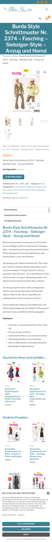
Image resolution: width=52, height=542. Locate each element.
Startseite (7, 56)
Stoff (44, 187)
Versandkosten (22, 198)
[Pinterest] (46, 2)
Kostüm (22, 190)
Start (5, 146)
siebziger (37, 187)
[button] (40, 18)
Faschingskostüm (38, 190)
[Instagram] (42, 2)
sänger (10, 190)
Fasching (6, 193)
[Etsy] (50, 2)
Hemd (28, 190)
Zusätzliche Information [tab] (15, 215)
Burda (23, 146)
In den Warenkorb (13, 177)
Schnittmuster (14, 146)
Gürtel (15, 190)
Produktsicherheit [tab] (12, 221)
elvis (4, 190)
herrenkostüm (20, 187)
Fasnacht (14, 193)
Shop (15, 56)
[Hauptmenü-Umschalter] (46, 9)
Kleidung (30, 187)
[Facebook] (37, 2)
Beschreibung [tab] (10, 210)
